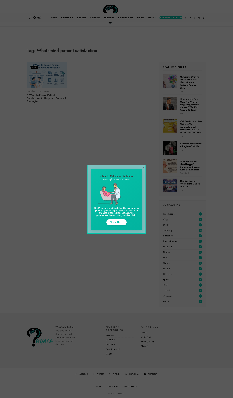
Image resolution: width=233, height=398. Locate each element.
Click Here (116, 222)
